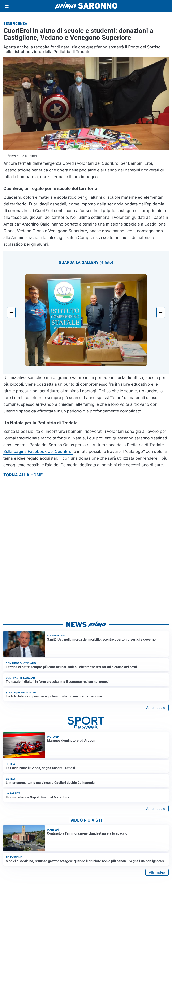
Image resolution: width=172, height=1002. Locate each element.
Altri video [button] (157, 872)
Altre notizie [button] (155, 707)
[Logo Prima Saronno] (86, 6)
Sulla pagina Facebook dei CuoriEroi (38, 451)
